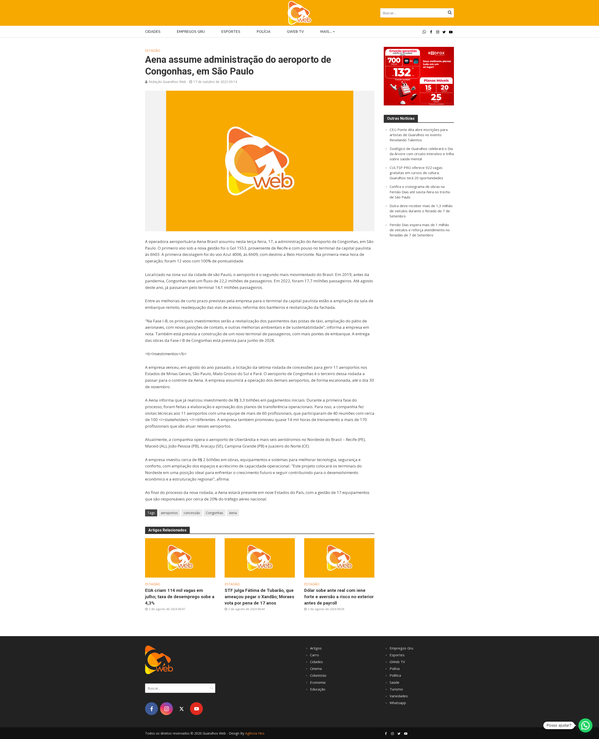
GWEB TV (295, 31)
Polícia (263, 31)
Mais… (326, 31)
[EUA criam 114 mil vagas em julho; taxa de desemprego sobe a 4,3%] (180, 557)
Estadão (152, 50)
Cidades (153, 31)
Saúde (394, 682)
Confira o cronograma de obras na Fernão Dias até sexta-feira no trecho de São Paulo (420, 191)
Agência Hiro (254, 733)
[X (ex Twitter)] (181, 708)
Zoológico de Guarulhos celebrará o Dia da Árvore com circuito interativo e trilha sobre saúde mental (422, 153)
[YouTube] (196, 708)
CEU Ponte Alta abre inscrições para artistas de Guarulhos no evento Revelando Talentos (419, 134)
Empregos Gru (191, 31)
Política (395, 675)
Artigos (316, 648)
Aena (233, 513)
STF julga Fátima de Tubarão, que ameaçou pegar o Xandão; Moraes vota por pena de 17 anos (259, 597)
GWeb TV (397, 661)
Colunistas (318, 675)
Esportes (230, 31)
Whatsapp (398, 702)
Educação (317, 689)
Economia (317, 682)
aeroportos (169, 513)
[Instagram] (166, 708)
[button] (585, 725)
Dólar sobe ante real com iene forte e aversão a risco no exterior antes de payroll (339, 597)
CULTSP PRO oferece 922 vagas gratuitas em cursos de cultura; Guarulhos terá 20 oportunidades (416, 172)
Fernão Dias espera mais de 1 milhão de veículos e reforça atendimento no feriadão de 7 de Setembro (420, 229)
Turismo (396, 689)
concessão (192, 513)
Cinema (316, 668)
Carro (314, 655)
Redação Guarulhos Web (167, 81)
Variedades (399, 696)
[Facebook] (151, 708)
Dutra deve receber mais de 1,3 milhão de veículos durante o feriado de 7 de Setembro (421, 210)
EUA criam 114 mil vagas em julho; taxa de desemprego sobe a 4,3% (179, 597)
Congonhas (214, 513)
